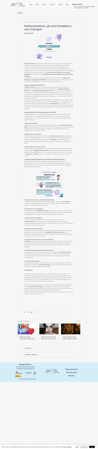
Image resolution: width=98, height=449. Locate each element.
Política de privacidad (66, 447)
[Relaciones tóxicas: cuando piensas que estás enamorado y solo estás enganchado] (27, 329)
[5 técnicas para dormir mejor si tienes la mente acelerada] (70, 329)
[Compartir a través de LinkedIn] (31, 312)
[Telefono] (73, 4)
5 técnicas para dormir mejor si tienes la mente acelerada (70, 338)
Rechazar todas (84, 447)
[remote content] (49, 301)
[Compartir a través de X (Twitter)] (28, 312)
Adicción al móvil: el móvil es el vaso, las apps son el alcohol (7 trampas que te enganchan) (48, 338)
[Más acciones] (73, 22)
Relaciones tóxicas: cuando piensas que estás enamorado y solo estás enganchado (27, 338)
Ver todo (78, 321)
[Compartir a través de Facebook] (25, 312)
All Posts (20, 13)
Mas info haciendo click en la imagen (27, 379)
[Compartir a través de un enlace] (34, 312)
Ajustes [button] (76, 447)
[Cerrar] (96, 447)
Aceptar (92, 447)
